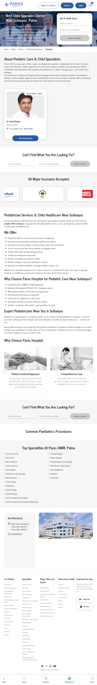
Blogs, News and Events (47, 580)
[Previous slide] (4, 370)
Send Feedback (8, 621)
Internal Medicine (57, 469)
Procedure (7, 625)
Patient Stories (8, 615)
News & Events (44, 591)
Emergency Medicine (28, 645)
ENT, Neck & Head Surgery (60, 465)
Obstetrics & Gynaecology (15, 473)
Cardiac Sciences (12, 453)
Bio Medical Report (45, 606)
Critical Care (26, 635)
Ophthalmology (11, 493)
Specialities (27, 579)
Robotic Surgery (9, 605)
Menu (4, 682)
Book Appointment (25, 138)
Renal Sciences (11, 477)
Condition (7, 631)
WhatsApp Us (69, 682)
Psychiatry (54, 477)
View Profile (28, 128)
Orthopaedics (11, 469)
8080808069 (16, 534)
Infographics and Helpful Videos (47, 595)
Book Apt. (46, 682)
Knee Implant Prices (46, 603)
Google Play (86, 599)
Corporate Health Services (48, 613)
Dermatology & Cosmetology (61, 461)
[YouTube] (55, 666)
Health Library (44, 588)
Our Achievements (63, 588)
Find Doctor (7, 584)
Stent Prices (44, 600)
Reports (67, 5)
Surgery (6, 634)
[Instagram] (50, 666)
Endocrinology (11, 489)
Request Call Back (74, 38)
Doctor (21, 49)
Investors (61, 591)
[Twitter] (46, 666)
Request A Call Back (48, 5)
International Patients (10, 608)
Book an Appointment (10, 588)
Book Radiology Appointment (8, 592)
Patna (13, 49)
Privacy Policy (62, 597)
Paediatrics (10, 485)
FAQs (60, 601)
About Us (61, 584)
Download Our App (85, 579)
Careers (60, 604)
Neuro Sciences (11, 461)
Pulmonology (11, 481)
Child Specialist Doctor (34, 49)
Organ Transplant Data (47, 609)
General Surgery (56, 453)
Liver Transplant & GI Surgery (17, 497)
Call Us (92, 682)
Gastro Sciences (12, 465)
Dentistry (54, 473)
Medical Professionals (46, 616)
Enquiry (60, 607)
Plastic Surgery (56, 457)
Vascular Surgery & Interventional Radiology (22, 501)
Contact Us (7, 618)
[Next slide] (92, 370)
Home (6, 49)
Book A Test (7, 596)
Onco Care (10, 457)
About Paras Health (66, 579)
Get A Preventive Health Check (11, 601)
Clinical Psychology (28, 629)
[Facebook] (42, 666)
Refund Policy (62, 594)
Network (6, 612)
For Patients (9, 579)
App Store (86, 606)
